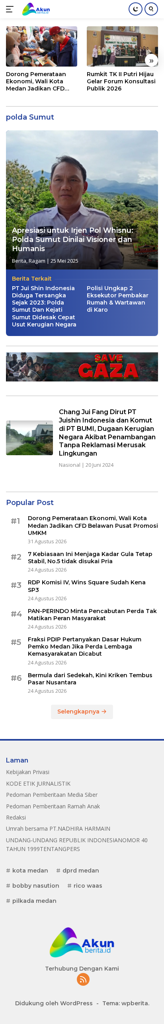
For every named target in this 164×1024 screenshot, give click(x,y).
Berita (19, 260)
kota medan (30, 870)
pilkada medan (34, 900)
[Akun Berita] (35, 9)
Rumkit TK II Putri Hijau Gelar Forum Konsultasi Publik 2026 (121, 81)
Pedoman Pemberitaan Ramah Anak (53, 806)
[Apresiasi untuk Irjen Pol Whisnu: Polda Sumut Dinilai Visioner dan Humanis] (82, 199)
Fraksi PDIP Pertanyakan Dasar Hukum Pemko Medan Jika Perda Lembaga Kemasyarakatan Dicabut (84, 646)
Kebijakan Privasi (27, 772)
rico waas (88, 885)
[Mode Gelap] (136, 9)
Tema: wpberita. (125, 1003)
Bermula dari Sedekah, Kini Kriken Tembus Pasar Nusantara (90, 679)
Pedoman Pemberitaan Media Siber (52, 794)
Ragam (37, 260)
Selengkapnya (79, 711)
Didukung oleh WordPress (54, 1003)
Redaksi (16, 817)
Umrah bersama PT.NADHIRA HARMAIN (58, 828)
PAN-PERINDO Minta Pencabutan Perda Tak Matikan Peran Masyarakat (92, 614)
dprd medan (80, 870)
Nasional (69, 464)
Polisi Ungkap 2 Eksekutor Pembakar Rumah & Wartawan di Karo (117, 299)
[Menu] (11, 9)
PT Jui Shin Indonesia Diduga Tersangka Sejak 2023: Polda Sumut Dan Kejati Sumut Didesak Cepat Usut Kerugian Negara (44, 306)
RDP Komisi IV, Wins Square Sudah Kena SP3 (87, 586)
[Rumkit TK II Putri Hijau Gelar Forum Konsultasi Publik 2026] (122, 46)
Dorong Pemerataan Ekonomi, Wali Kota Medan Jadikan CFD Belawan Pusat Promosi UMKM (41, 81)
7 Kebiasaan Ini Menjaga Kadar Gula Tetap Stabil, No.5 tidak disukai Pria (90, 557)
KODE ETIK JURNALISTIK (38, 783)
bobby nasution (35, 885)
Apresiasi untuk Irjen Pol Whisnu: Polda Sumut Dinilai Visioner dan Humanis (72, 240)
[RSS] (83, 980)
